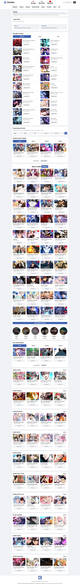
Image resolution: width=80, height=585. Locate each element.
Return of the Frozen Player (61, 300)
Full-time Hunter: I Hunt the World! (47, 239)
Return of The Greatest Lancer (46, 546)
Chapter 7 (19, 212)
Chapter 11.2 (60, 529)
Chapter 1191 (54, 87)
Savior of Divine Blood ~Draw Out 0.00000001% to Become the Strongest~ (46, 152)
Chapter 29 (33, 196)
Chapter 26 (46, 425)
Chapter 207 (26, 113)
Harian (40, 36)
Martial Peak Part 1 (27, 83)
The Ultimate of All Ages (28, 75)
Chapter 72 (33, 288)
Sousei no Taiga (17, 315)
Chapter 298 (26, 122)
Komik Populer (44, 160)
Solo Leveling (53, 118)
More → (65, 370)
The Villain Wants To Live (33, 315)
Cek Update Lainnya (40, 323)
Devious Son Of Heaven (28, 101)
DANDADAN (30, 546)
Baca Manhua (38, 583)
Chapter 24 (26, 70)
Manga (33, 141)
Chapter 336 (60, 212)
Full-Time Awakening (54, 40)
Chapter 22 (19, 487)
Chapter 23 (61, 319)
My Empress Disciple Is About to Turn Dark (61, 254)
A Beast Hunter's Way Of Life (47, 193)
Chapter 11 (46, 570)
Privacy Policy (54, 583)
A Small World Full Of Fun (19, 525)
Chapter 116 (54, 61)
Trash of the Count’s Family (60, 401)
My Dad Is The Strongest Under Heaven (29, 66)
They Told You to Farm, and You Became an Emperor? (61, 239)
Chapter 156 (54, 44)
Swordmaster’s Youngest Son (29, 109)
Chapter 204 (46, 549)
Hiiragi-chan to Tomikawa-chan (60, 357)
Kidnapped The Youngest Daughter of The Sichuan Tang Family (47, 269)
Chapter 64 (33, 319)
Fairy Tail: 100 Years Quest (32, 152)
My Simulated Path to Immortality (47, 315)
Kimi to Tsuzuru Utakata (19, 505)
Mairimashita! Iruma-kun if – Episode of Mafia (47, 178)
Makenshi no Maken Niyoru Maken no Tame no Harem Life (32, 380)
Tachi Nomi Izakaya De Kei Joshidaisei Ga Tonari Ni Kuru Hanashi (19, 193)
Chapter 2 (60, 360)
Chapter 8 (33, 258)
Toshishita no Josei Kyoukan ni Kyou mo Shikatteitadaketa (60, 505)
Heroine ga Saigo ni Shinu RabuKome (61, 224)
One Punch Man (53, 101)
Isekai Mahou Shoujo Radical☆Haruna (19, 380)
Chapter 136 (54, 96)
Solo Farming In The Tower (32, 567)
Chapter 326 (54, 113)
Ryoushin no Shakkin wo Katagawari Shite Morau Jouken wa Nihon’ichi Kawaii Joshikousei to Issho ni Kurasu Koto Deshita (19, 442)
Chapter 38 (47, 181)
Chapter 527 (32, 405)
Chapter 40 (19, 319)
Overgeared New (59, 208)
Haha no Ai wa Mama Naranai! (61, 285)
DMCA (43, 583)
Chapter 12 (61, 242)
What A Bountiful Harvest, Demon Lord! (46, 525)
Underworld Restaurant (19, 178)
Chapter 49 (60, 425)
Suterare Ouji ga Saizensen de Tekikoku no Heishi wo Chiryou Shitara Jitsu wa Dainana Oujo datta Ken (32, 442)
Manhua (60, 141)
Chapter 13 (19, 467)
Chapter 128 (19, 181)
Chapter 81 (46, 529)
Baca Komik (20, 583)
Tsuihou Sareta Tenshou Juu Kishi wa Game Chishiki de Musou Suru (29, 49)
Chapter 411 (54, 53)
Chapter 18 (33, 181)
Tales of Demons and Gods (32, 401)
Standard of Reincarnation (28, 92)
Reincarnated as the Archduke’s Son (19, 224)
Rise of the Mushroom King (19, 567)
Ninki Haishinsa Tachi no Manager (60, 442)
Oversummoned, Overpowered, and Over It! (29, 40)
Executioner (30, 285)
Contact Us (60, 583)
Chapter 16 (47, 273)
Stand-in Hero (44, 285)
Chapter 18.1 (19, 196)
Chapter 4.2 (32, 487)
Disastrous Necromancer (28, 118)
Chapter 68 (33, 212)
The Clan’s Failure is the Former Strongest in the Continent (19, 401)
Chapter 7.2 (32, 446)
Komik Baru (44, 365)
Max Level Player (54, 75)
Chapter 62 (60, 487)
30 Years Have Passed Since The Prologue (46, 567)
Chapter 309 (54, 105)
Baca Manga (25, 583)
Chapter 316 (46, 227)
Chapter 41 (33, 360)
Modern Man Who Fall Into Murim (19, 254)
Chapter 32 (19, 288)
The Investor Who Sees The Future (32, 463)
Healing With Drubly (59, 567)
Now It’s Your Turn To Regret (19, 300)
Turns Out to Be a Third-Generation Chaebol (19, 463)
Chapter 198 (26, 105)
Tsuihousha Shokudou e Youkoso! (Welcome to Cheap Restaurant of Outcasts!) (60, 484)
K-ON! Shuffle (30, 505)
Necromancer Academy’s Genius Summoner (61, 178)
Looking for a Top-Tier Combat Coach (60, 463)
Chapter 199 (19, 156)
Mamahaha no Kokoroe (32, 178)
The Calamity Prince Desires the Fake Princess (19, 208)
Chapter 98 (46, 487)
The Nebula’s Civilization (47, 254)
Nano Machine (53, 109)
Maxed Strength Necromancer (33, 269)
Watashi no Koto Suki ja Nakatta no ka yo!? (46, 422)
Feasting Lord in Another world (46, 380)
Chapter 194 (26, 96)
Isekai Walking (57, 380)
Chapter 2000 (26, 87)
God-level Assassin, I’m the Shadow (57, 92)
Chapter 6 (19, 384)
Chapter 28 (19, 405)
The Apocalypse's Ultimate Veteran (32, 525)
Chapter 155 (46, 156)
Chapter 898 (26, 61)
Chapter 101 (32, 467)
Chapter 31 (47, 196)
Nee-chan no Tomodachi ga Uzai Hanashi (19, 484)
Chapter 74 (61, 258)
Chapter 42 (19, 529)
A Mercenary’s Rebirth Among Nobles (19, 269)
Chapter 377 (54, 70)
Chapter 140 (32, 570)
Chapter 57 (33, 529)
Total (58, 36)
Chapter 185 (60, 405)
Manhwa (47, 141)
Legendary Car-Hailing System (33, 239)
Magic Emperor (26, 57)
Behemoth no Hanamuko (32, 422)
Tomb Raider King (54, 49)
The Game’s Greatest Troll (60, 152)
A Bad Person (44, 224)
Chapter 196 (60, 156)
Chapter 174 (46, 405)
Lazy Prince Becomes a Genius (61, 193)
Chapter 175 (26, 53)
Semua (19, 141)
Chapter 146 (19, 258)
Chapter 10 (33, 508)
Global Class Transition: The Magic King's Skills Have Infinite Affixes (33, 254)
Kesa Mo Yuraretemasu (59, 422)
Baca (17, 338)
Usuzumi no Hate (31, 357)
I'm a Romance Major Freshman (46, 505)
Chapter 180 (54, 122)
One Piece (52, 83)
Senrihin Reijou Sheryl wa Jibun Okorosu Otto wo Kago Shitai (32, 484)
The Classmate (44, 463)
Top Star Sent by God (32, 208)
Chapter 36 (33, 384)
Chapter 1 (61, 227)
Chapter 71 (60, 384)
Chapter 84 (54, 79)
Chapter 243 (32, 549)
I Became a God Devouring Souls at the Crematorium (61, 315)
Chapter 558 (26, 79)
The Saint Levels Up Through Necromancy (33, 193)
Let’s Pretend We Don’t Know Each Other (33, 224)
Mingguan (22, 36)
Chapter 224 (60, 303)
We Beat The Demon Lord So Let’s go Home (46, 357)
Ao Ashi (52, 66)
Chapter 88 (26, 44)
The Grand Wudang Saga (46, 401)
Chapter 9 (19, 303)
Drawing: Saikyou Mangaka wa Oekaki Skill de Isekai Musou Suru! (19, 152)
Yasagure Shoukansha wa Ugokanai (60, 546)
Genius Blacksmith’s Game (61, 269)
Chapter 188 (19, 242)
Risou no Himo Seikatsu (46, 484)
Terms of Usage (48, 583)
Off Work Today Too (45, 300)
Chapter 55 (47, 303)
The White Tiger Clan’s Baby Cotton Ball (19, 422)
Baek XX (15, 239)
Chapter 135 (33, 273)
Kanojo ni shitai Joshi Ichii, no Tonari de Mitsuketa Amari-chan (60, 525)
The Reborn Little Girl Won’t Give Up (33, 300)
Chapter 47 (19, 446)
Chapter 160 (33, 242)
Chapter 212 (60, 181)
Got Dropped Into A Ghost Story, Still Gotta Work (19, 285)
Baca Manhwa (31, 583)
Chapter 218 (32, 156)
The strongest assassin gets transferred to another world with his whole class (57, 57)
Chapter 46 (19, 227)
